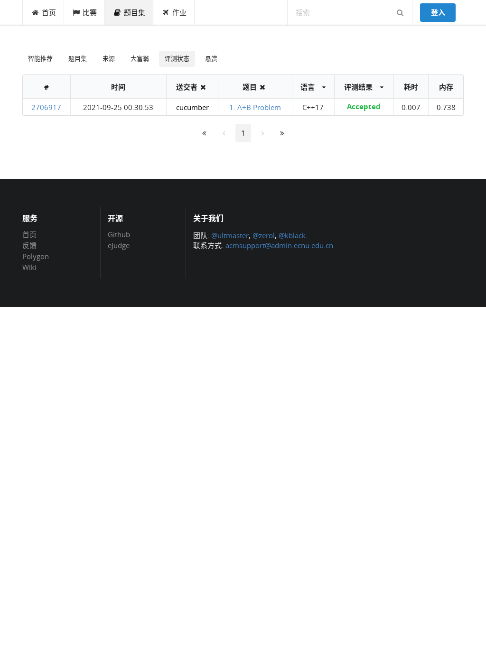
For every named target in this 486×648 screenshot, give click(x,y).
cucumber (192, 107)
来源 (109, 58)
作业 (179, 12)
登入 (438, 12)
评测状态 (177, 58)
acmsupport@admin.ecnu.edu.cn (279, 245)
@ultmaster (230, 235)
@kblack (292, 235)
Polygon (35, 256)
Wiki (29, 266)
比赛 (90, 12)
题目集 (134, 12)
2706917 (46, 107)
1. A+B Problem (255, 107)
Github (119, 235)
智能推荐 (40, 58)
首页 (49, 12)
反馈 (29, 245)
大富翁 (140, 58)
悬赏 (211, 58)
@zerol (263, 235)
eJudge (119, 245)
